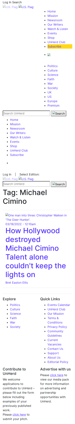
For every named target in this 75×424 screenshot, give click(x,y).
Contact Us (55, 349)
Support (53, 353)
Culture (53, 70)
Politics (53, 66)
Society (53, 88)
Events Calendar (59, 305)
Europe (52, 101)
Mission (53, 16)
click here (19, 414)
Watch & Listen (58, 29)
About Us (54, 357)
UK (50, 92)
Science (53, 75)
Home (52, 11)
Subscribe (54, 46)
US (50, 97)
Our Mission (56, 313)
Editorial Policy (58, 362)
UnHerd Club (56, 42)
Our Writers (55, 24)
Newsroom (55, 20)
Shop (51, 37)
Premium (54, 105)
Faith (51, 79)
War (50, 83)
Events (52, 33)
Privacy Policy (57, 327)
